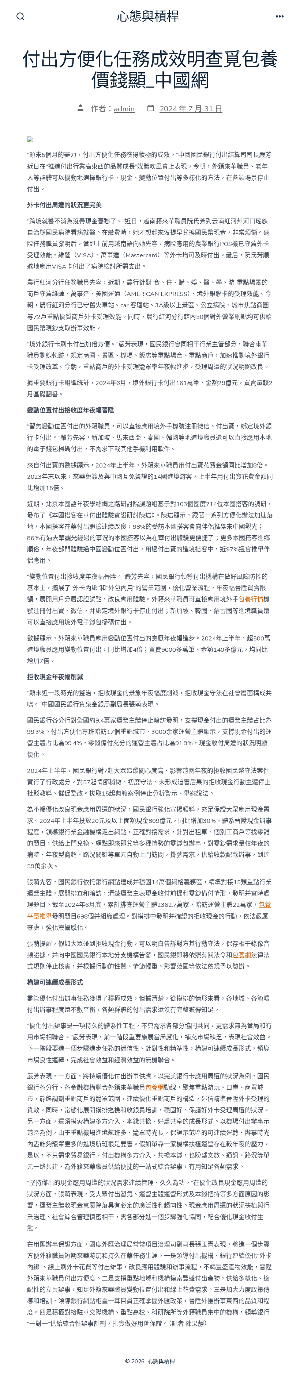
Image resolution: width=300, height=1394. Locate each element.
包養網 (241, 955)
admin (124, 109)
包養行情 (251, 599)
